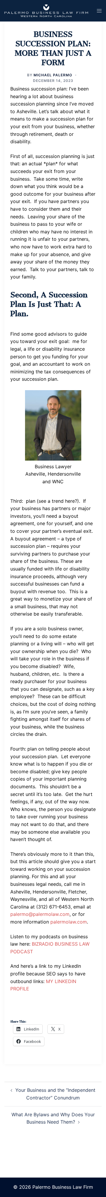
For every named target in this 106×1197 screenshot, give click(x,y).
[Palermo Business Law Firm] (46, 10)
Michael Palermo (53, 75)
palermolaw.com (68, 922)
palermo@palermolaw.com (39, 914)
